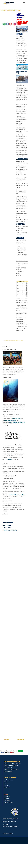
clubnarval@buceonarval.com (17, 494)
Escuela (6, 782)
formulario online (16, 418)
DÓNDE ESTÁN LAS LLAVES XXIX (12, 763)
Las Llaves (7, 527)
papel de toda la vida (10, 420)
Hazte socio (7, 787)
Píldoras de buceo (10, 530)
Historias (7, 525)
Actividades (8, 523)
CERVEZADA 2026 (8, 767)
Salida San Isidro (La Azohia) (11, 769)
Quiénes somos (8, 780)
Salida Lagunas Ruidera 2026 (11, 765)
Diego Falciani (7, 10)
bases (10, 459)
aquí (10, 422)
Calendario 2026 (8, 771)
